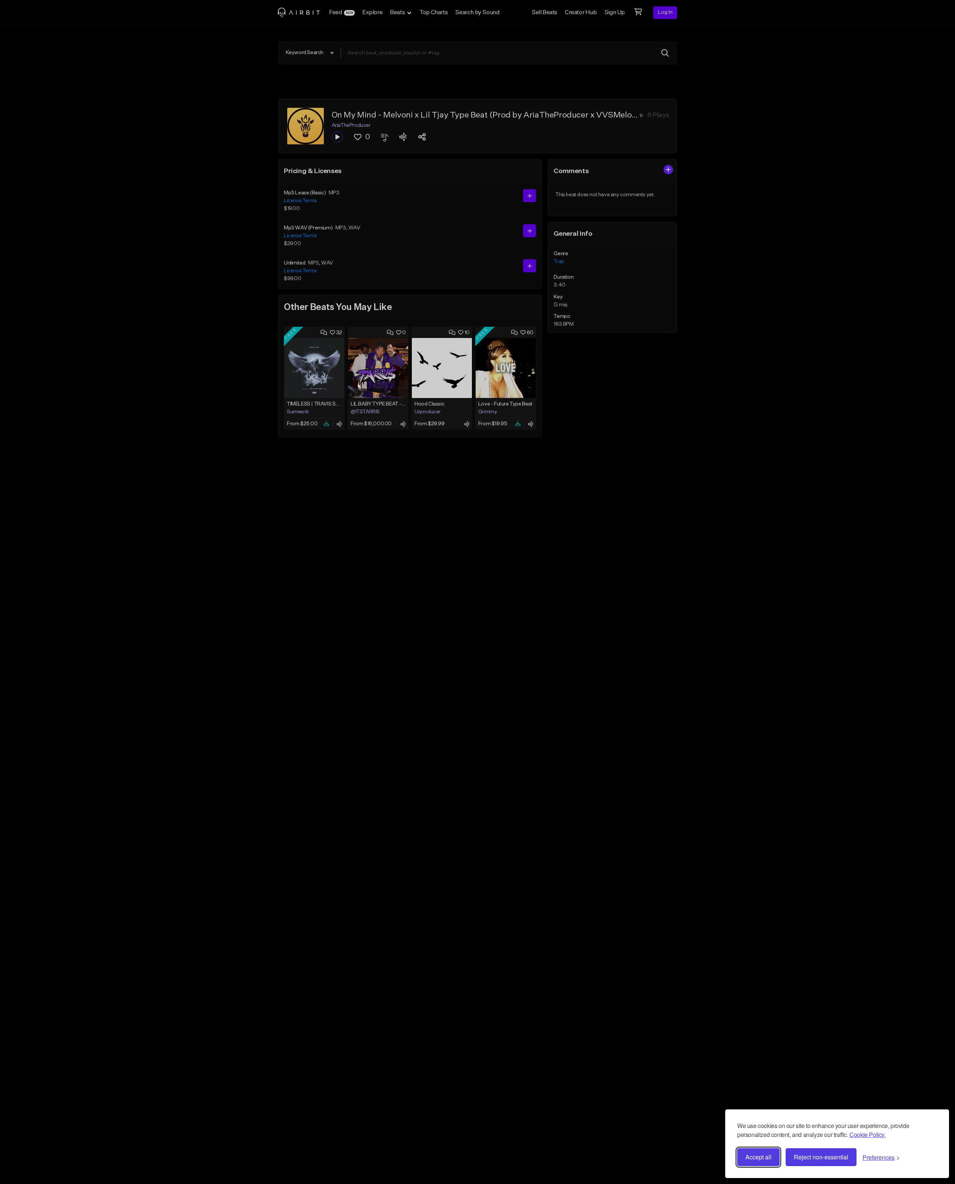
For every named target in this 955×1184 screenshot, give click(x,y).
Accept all (758, 1157)
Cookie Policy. (867, 1134)
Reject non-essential (821, 1157)
